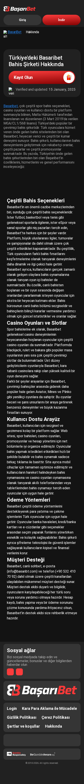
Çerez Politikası (56, 717)
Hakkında (53, 726)
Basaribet (10, 106)
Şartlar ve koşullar (23, 726)
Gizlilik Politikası (21, 717)
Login (12, 708)
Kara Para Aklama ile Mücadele (49, 708)
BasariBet (15, 32)
